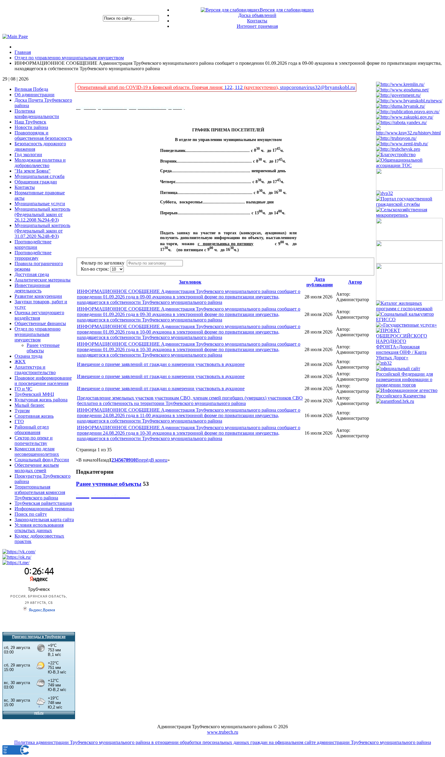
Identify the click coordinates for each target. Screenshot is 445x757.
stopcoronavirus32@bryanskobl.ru (317, 87)
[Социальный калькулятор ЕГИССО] (409, 319)
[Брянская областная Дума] (400, 106)
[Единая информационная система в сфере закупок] (404, 117)
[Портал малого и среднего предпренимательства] (384, 363)
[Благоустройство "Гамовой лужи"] (396, 154)
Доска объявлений (257, 15)
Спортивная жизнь (34, 416)
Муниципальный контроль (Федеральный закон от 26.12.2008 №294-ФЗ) (42, 214)
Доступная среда (32, 274)
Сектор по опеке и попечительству (34, 440)
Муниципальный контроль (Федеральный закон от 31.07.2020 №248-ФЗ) (42, 231)
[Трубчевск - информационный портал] (398, 149)
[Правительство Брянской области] (409, 100)
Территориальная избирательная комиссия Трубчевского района (40, 492)
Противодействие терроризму (33, 255)
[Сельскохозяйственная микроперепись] (409, 215)
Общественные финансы (40, 323)
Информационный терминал (44, 508)
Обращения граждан (36, 181)
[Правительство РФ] (398, 95)
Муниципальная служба (39, 176)
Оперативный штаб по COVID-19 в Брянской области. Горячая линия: (150, 87)
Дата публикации (319, 282)
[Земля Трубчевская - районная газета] (402, 143)
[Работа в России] (401, 122)
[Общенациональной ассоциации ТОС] (409, 165)
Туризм (22, 410)
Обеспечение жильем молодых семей (37, 467)
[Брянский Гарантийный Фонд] (395, 401)
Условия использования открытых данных (39, 527)
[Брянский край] (409, 132)
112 (239, 87)
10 (133, 459)
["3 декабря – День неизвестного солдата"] (409, 261)
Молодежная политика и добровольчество (40, 162)
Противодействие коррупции (33, 244)
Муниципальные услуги (40, 203)
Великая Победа (31, 89)
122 (228, 87)
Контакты (257, 20)
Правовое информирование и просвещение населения (43, 380)
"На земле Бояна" (33, 170)
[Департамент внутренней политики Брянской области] (384, 193)
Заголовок (190, 282)
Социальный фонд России (42, 459)
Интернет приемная (257, 26)
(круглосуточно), (261, 87)
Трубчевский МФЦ (34, 394)
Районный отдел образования (32, 429)
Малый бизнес (29, 405)
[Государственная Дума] (402, 89)
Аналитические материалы (43, 279)
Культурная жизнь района (41, 399)
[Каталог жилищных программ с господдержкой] (409, 308)
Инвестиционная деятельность (32, 288)
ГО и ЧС (23, 388)
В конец (159, 459)
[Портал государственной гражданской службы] (409, 204)
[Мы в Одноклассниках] (16, 557)
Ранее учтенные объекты (43, 348)
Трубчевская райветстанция (43, 503)
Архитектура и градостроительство (35, 369)
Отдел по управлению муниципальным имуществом (38, 334)
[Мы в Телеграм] (15, 562)
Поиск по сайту (31, 514)
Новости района (31, 127)
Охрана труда (28, 356)
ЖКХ (20, 361)
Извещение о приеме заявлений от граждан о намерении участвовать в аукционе (161, 364)
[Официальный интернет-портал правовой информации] (408, 111)
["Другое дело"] (409, 298)
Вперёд (143, 459)
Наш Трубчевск (30, 121)
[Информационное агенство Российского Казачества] (409, 395)
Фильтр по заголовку (104, 262)
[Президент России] (400, 84)
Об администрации (34, 94)
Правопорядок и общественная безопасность (43, 135)
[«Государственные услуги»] (406, 324)
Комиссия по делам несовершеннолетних (37, 451)
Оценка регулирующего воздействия (39, 315)
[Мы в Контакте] (18, 551)
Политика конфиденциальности (37, 113)
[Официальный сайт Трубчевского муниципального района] (396, 138)
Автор (355, 282)
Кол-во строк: (95, 269)
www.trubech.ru (222, 732)
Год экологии (28, 154)
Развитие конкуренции (38, 296)
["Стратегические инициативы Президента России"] (409, 189)
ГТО (19, 421)
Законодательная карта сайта (44, 519)
